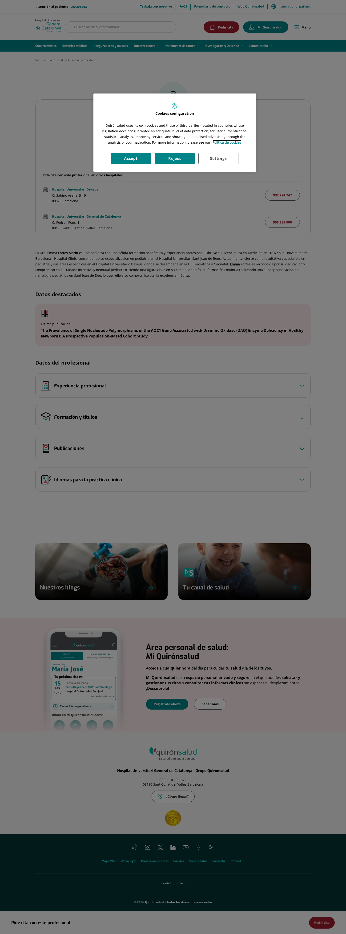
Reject (174, 158)
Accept (131, 158)
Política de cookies (227, 142)
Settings (218, 158)
